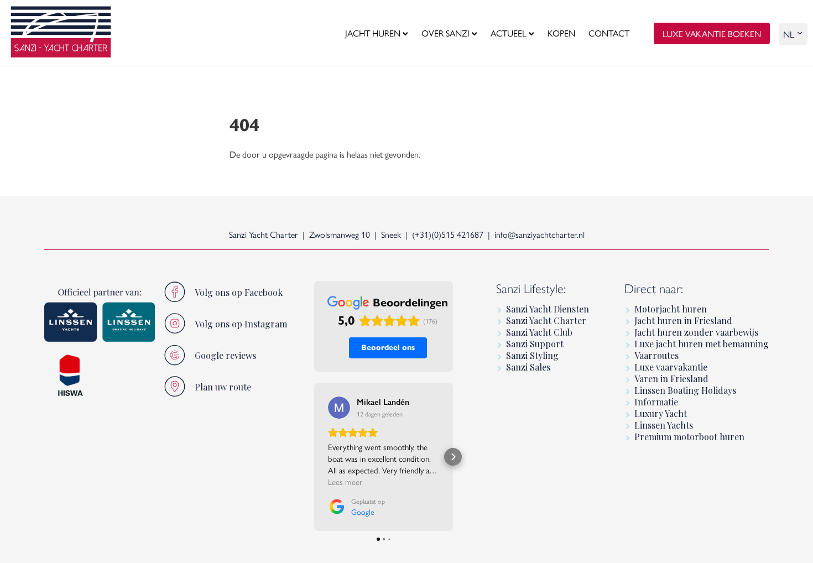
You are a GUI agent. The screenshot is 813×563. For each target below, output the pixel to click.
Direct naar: (653, 288)
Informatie (656, 402)
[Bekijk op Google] (339, 408)
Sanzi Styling (532, 355)
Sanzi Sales (528, 367)
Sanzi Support (535, 344)
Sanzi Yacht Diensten (547, 309)
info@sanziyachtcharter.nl (539, 234)
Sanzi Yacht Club (539, 332)
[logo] (61, 33)
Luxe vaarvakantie (670, 367)
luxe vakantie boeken (712, 33)
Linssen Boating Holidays (685, 390)
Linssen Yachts (663, 425)
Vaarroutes (656, 355)
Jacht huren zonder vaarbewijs (696, 332)
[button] (314, 457)
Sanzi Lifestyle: (531, 288)
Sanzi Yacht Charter (546, 320)
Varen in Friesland (671, 378)
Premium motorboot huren (689, 436)
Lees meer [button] (345, 481)
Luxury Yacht (660, 413)
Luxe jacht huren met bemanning (701, 344)
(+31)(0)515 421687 (447, 234)
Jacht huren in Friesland (683, 320)
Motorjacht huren (670, 309)
